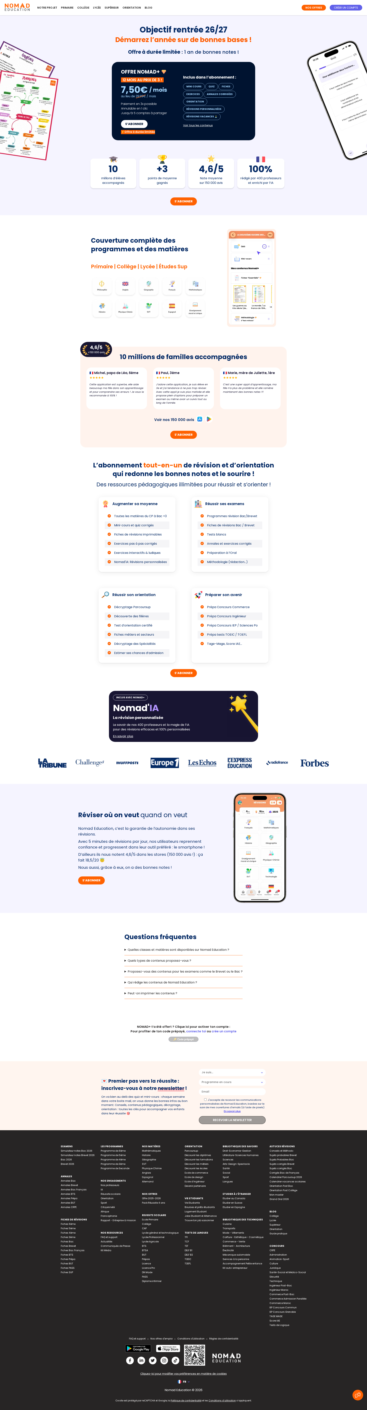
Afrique (105, 1211)
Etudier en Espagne (234, 1207)
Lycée (97, 8)
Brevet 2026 (67, 1164)
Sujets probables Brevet (283, 1155)
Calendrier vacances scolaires (288, 1181)
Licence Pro (148, 1268)
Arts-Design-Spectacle (236, 1164)
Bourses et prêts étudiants (200, 1207)
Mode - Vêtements (233, 1232)
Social (226, 1172)
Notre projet (47, 8)
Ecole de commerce (196, 1172)
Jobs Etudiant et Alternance (201, 1216)
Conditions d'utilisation (191, 1338)
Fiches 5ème (68, 1228)
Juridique (275, 1268)
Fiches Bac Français (72, 1250)
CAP (144, 1228)
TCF (187, 1241)
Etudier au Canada (234, 1198)
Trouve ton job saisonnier (199, 1220)
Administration (278, 1254)
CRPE (272, 1250)
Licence (146, 1263)
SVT (144, 1164)
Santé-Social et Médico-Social (288, 1272)
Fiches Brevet (68, 1246)
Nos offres (313, 8)
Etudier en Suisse (232, 1202)
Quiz (212, 86)
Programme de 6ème (113, 1150)
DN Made (147, 1272)
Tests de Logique (279, 1325)
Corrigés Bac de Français (284, 1172)
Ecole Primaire (150, 1219)
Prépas (146, 1259)
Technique (276, 1281)
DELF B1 (188, 1250)
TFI (186, 1237)
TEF (186, 1246)
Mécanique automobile (236, 1254)
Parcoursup (191, 1150)
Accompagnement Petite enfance (242, 1263)
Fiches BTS (67, 1254)
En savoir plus (232, 1111)
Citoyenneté (108, 1207)
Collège (83, 8)
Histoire (146, 1155)
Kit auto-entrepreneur (235, 1268)
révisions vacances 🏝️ (201, 116)
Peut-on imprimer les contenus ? (152, 993)
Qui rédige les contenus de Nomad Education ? (162, 982)
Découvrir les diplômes (198, 1155)
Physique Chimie (152, 1168)
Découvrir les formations (199, 1159)
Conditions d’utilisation (222, 1400)
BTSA (145, 1250)
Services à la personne (236, 1259)
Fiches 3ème (68, 1237)
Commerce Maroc (280, 1303)
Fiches (226, 86)
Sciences (228, 1159)
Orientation (132, 8)
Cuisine (227, 1224)
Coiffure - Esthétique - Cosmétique (243, 1237)
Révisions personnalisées (203, 109)
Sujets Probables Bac (282, 1159)
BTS (144, 1246)
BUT (144, 1254)
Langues (228, 1181)
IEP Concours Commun (283, 1307)
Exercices (193, 94)
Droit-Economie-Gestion (237, 1150)
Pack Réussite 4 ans (153, 1202)
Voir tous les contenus (198, 125)
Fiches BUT (67, 1263)
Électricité (228, 1250)
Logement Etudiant (196, 1211)
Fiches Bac (67, 1241)
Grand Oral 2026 (279, 1199)
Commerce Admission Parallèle (288, 1298)
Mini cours (193, 86)
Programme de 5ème (113, 1155)
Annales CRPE (69, 1207)
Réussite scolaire (110, 1194)
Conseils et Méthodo (281, 1150)
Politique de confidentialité (186, 1400)
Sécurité (274, 1276)
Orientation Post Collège (283, 1190)
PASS (145, 1276)
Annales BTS (68, 1194)
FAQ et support (109, 1237)
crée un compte (224, 1031)
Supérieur (112, 8)
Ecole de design (194, 1177)
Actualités (106, 1241)
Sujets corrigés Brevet (282, 1164)
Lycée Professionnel (153, 1237)
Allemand (147, 1181)
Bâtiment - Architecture (236, 1246)
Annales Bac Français (74, 1189)
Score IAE (275, 1320)
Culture (274, 1263)
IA (102, 1189)
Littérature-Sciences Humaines (241, 1155)
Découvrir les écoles (196, 1168)
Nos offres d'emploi (161, 1338)
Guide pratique (278, 1233)
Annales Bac (68, 1180)
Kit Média (106, 1250)
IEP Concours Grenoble (283, 1311)
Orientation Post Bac (281, 1186)
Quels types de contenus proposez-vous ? (159, 960)
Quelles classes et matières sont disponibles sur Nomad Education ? (178, 950)
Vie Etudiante (192, 1202)
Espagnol (147, 1177)
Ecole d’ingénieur (195, 1181)
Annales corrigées (220, 94)
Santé (226, 1168)
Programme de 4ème (113, 1159)
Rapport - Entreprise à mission (118, 1220)
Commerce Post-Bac (282, 1294)
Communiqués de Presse (115, 1246)
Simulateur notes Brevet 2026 (78, 1155)
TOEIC (188, 1259)
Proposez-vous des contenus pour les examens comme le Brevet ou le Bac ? (185, 971)
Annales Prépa (69, 1198)
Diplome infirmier (152, 1281)
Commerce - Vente (234, 1241)
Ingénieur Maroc (279, 1290)
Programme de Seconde (115, 1168)
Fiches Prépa (68, 1259)
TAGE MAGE (276, 1316)
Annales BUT (68, 1202)
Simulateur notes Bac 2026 (76, 1150)
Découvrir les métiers (197, 1164)
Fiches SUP (67, 1272)
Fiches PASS (68, 1268)
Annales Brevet (69, 1185)
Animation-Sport (279, 1259)
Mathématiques (151, 1150)
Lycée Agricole (150, 1241)
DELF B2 (189, 1254)
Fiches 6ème (68, 1224)
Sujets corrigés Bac (281, 1168)
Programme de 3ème (113, 1164)
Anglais (146, 1172)
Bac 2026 (66, 1159)
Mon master (276, 1194)
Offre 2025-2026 (151, 1198)
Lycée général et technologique (160, 1232)
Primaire (67, 8)
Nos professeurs (110, 1185)
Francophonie (109, 1216)
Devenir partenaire (195, 1186)
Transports (229, 1228)
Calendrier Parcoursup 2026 (286, 1177)
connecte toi (196, 1031)
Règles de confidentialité (223, 1338)
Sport (104, 1202)
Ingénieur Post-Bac (281, 1285)
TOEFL (188, 1263)
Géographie (149, 1159)
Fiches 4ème (68, 1232)
